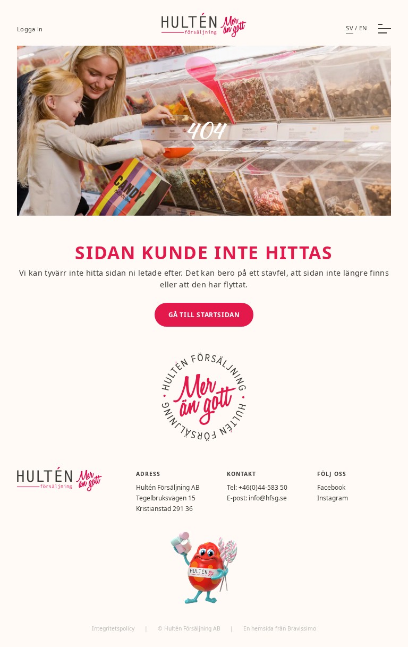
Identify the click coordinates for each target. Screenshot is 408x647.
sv (349, 28)
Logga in (29, 29)
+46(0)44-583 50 (263, 487)
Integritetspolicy (114, 628)
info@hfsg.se (268, 498)
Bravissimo (301, 628)
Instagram (332, 498)
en (363, 28)
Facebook (331, 487)
